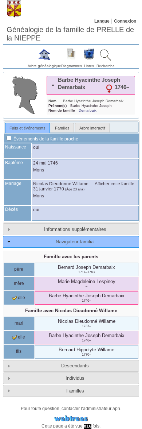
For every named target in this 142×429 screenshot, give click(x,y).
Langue (102, 21)
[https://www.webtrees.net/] (71, 418)
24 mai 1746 (45, 163)
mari (19, 323)
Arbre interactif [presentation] (92, 128)
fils (18, 351)
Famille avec (71, 310)
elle (21, 297)
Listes (89, 66)
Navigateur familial (75, 241)
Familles (75, 391)
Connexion (125, 21)
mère (19, 283)
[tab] (91, 85)
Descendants (75, 365)
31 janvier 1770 (48, 189)
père (18, 269)
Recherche (105, 66)
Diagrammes (71, 66)
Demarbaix (87, 110)
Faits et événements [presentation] (27, 128)
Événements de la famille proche (45, 139)
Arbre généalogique (44, 66)
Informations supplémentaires (75, 229)
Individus (75, 378)
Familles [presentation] (62, 128)
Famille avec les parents (71, 256)
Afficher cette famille (114, 183)
